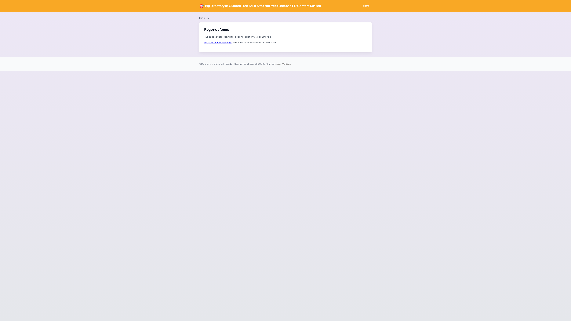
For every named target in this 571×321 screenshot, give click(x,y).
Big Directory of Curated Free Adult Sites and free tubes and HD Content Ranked (260, 6)
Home (366, 5)
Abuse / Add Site (283, 64)
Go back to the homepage (218, 42)
